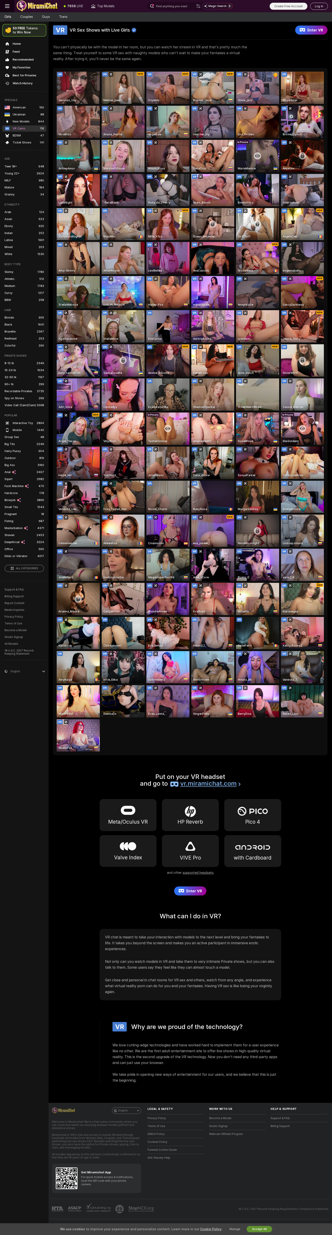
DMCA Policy (156, 1134)
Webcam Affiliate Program (226, 1134)
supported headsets (198, 873)
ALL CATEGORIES (27, 568)
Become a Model (16, 630)
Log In (319, 6)
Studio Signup (14, 637)
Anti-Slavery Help (158, 1157)
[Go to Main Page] (37, 6)
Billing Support (14, 596)
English (123, 1110)
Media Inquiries (14, 610)
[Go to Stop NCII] (141, 1209)
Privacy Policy (14, 616)
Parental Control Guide (162, 1149)
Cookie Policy (210, 1229)
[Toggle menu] (7, 6)
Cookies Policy (157, 1142)
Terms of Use (13, 623)
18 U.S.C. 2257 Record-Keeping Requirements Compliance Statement (283, 1209)
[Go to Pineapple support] (120, 1209)
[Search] (198, 6)
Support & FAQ (14, 589)
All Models (11, 643)
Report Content (14, 603)
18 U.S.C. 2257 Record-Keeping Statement (20, 652)
